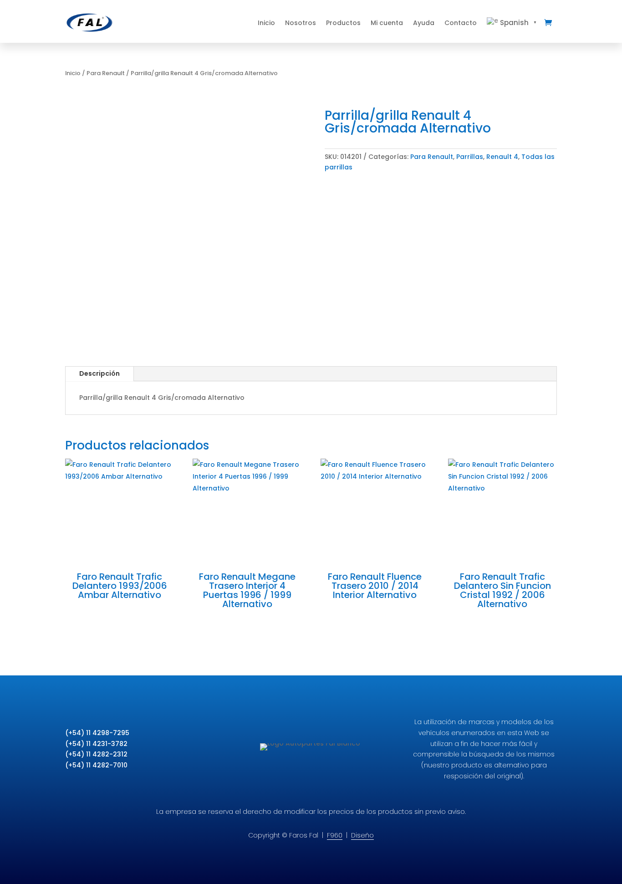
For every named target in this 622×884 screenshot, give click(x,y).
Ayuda (423, 22)
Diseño (362, 835)
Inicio (266, 22)
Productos (343, 22)
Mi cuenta (387, 22)
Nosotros (300, 22)
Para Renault (106, 73)
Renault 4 (502, 156)
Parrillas (469, 156)
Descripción (99, 373)
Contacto (460, 22)
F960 (334, 835)
